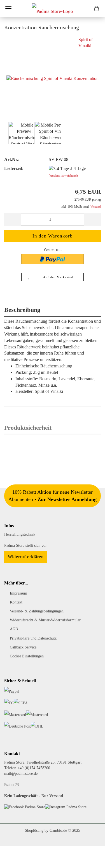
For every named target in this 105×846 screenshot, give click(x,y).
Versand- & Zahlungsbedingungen (37, 611)
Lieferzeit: (14, 168)
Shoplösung (34, 830)
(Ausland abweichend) (63, 175)
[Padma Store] (52, 8)
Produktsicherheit (28, 427)
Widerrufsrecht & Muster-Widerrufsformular (45, 620)
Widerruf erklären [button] (26, 556)
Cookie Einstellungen (27, 656)
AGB (14, 629)
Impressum (18, 593)
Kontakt (16, 602)
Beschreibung (22, 309)
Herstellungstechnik (19, 534)
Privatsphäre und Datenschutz (33, 638)
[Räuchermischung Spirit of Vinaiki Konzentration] (52, 78)
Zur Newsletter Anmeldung (67, 499)
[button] (12, 219)
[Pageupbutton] (89, 837)
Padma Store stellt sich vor (25, 545)
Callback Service (23, 647)
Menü (8, 8)
